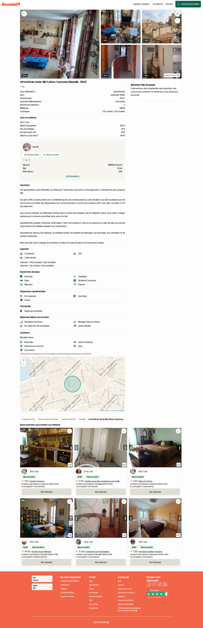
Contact (121, 585)
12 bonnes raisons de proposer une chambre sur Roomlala (129, 609)
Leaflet (106, 410)
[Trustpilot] (157, 597)
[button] (24, 360)
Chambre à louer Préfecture (41, 552)
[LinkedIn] (165, 584)
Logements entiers (67, 596)
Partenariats (93, 593)
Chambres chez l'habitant (69, 581)
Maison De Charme (145, 481)
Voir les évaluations (72, 176)
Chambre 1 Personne (36, 481)
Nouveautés (93, 608)
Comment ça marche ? (126, 593)
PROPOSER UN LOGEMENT (190, 4)
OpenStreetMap (118, 410)
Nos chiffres (93, 604)
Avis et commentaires (125, 604)
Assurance (121, 596)
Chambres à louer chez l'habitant (97, 552)
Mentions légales (95, 596)
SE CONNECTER (158, 4)
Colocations (64, 585)
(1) (29, 160)
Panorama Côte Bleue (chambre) (150, 552)
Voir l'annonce (46, 492)
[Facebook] (149, 584)
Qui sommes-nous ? (125, 589)
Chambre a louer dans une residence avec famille (102, 481)
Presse (91, 589)
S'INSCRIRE (169, 4)
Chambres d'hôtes (67, 593)
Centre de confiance (125, 600)
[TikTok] (160, 584)
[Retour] (24, 17)
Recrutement (94, 585)
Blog (91, 581)
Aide (119, 581)
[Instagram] (154, 584)
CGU (90, 600)
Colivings (63, 589)
